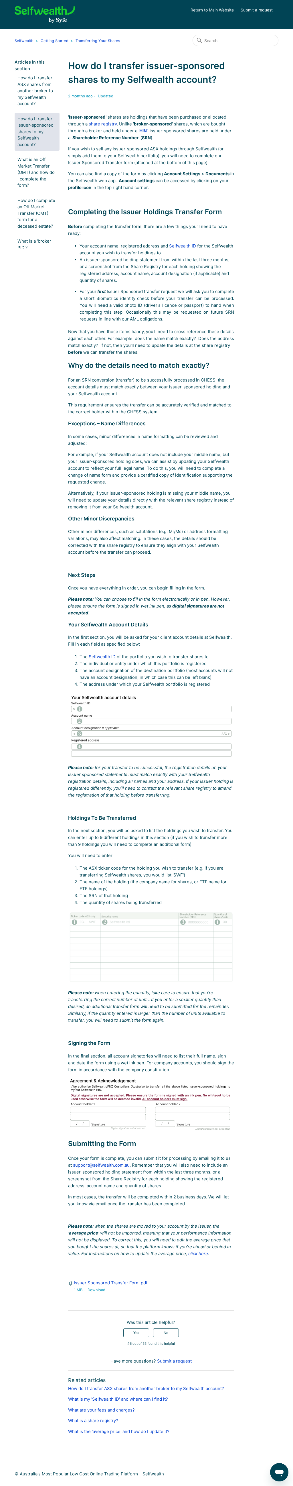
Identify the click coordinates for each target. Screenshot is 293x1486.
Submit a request (257, 9)
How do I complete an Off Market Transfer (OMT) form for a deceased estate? (36, 213)
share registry (103, 124)
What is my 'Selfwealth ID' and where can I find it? (118, 1399)
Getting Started (54, 40)
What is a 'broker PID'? (34, 244)
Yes (136, 1332)
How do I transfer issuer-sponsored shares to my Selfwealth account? (35, 131)
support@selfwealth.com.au (101, 1165)
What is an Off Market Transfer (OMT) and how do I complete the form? (36, 172)
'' (142, 130)
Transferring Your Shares (98, 40)
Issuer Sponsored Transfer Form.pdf (110, 1282)
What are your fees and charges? (101, 1410)
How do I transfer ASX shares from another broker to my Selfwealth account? (35, 90)
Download (96, 1290)
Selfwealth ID (182, 246)
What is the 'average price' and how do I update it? (118, 1431)
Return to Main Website (212, 9)
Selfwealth (24, 40)
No (166, 1332)
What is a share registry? (93, 1420)
